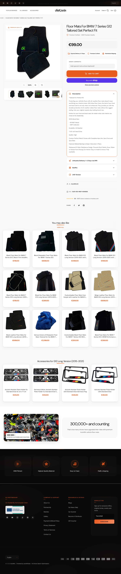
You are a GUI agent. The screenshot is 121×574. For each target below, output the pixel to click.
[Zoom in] (35, 85)
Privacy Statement (49, 525)
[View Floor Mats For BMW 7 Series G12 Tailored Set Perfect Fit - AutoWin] (12, 94)
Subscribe (104, 521)
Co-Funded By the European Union (16, 503)
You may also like (60, 222)
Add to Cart (93, 74)
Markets (46, 512)
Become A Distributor (75, 516)
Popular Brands (11, 10)
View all (60, 227)
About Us (47, 503)
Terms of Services (49, 530)
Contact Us (47, 534)
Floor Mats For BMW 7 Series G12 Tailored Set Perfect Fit (24, 18)
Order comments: (75, 62)
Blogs (70, 503)
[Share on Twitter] (79, 205)
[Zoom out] (24, 85)
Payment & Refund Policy (51, 521)
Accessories (34, 10)
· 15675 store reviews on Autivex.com (86, 198)
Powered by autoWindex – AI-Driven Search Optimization (33, 563)
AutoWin (12, 563)
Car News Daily (73, 507)
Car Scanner (72, 512)
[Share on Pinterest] (84, 205)
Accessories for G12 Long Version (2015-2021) (60, 361)
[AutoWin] (60, 10)
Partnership (47, 507)
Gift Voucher (72, 521)
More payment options (92, 85)
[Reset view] (42, 85)
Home (2, 18)
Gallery (46, 516)
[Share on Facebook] (74, 205)
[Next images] (59, 94)
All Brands (23, 10)
